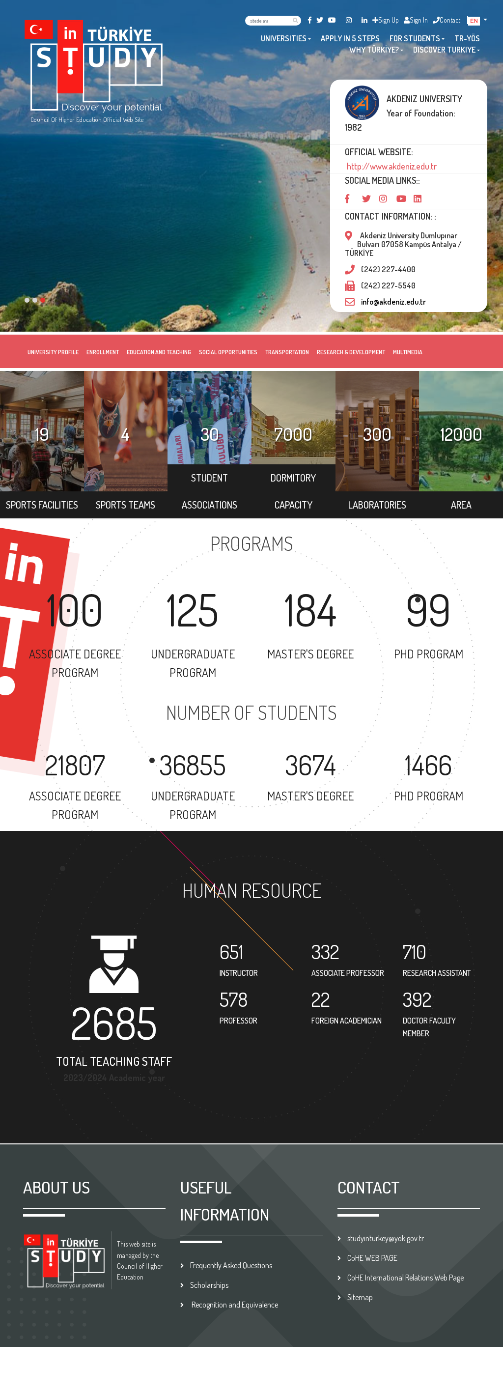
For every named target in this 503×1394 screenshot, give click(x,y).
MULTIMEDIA (407, 352)
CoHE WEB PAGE (372, 1258)
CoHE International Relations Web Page (405, 1277)
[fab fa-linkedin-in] (364, 20)
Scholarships (209, 1285)
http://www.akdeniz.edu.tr (391, 166)
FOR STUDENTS (415, 38)
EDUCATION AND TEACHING (159, 352)
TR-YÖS (467, 38)
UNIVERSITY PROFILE (53, 352)
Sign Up (388, 20)
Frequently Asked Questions (231, 1265)
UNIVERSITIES (284, 38)
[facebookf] (310, 20)
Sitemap (360, 1297)
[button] (477, 20)
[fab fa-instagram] (348, 20)
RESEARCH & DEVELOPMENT (351, 352)
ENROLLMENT (102, 352)
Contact (450, 20)
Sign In (419, 20)
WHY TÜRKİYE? (374, 50)
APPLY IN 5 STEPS (350, 38)
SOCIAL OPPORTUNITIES (228, 352)
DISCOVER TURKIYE (444, 50)
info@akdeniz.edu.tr (393, 302)
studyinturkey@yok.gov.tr (385, 1238)
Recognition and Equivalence (234, 1304)
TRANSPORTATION (287, 352)
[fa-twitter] (320, 20)
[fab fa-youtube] (332, 20)
